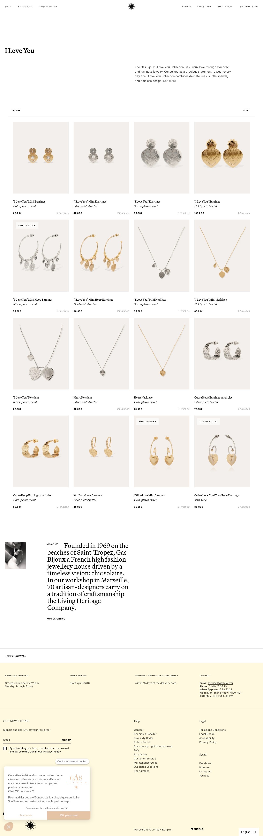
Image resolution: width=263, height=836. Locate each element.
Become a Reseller (145, 733)
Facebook (205, 763)
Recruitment (141, 770)
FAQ (136, 750)
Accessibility (207, 738)
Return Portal (142, 742)
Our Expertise (56, 619)
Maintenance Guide (145, 762)
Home (8, 656)
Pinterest (204, 767)
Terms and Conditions (212, 729)
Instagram (205, 771)
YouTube (204, 775)
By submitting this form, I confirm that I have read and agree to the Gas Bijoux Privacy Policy (39, 750)
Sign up (66, 740)
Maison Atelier (48, 7)
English (245, 832)
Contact (139, 729)
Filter (17, 111)
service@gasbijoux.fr (220, 683)
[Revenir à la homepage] (131, 19)
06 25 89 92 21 (223, 689)
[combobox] (249, 832)
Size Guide (140, 754)
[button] (246, 111)
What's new (24, 7)
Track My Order (143, 738)
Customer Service (145, 758)
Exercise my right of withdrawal (153, 746)
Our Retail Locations (146, 766)
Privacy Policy (208, 742)
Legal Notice (207, 733)
